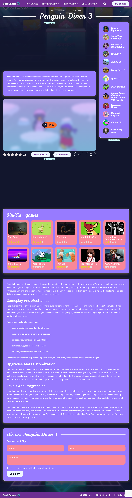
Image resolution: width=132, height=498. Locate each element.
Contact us (86, 494)
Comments (62, 154)
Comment (15, 473)
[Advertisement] (49, 45)
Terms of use (103, 494)
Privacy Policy (121, 494)
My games (120, 3)
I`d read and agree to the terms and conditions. (32, 468)
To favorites (40, 154)
